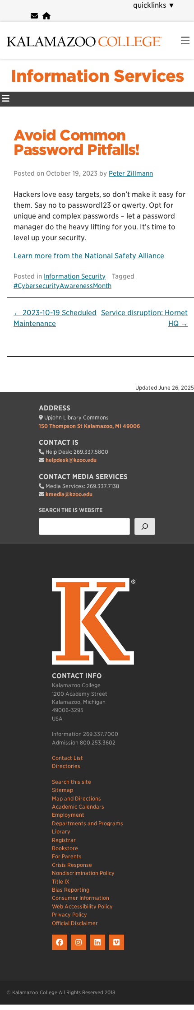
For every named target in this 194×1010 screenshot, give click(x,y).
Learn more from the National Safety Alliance (89, 255)
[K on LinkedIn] (99, 950)
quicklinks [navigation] (154, 5)
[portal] (46, 16)
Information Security (75, 276)
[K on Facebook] (61, 950)
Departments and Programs (87, 823)
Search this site (71, 781)
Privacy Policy (69, 914)
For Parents (67, 856)
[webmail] (34, 16)
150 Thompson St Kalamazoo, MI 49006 (89, 426)
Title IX (60, 881)
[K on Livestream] (117, 950)
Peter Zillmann (131, 173)
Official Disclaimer (75, 923)
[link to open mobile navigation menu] (185, 41)
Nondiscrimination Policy (83, 873)
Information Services (97, 76)
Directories (66, 766)
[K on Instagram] (80, 950)
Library (61, 831)
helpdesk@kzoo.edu (71, 459)
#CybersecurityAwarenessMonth (62, 285)
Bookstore (65, 848)
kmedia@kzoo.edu (69, 494)
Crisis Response (72, 864)
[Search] (144, 526)
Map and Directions (76, 798)
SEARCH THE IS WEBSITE (70, 510)
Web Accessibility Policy (82, 906)
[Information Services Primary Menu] (5, 99)
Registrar (64, 840)
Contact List (67, 757)
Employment (68, 814)
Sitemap (62, 790)
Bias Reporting (70, 889)
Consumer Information (80, 897)
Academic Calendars (78, 806)
